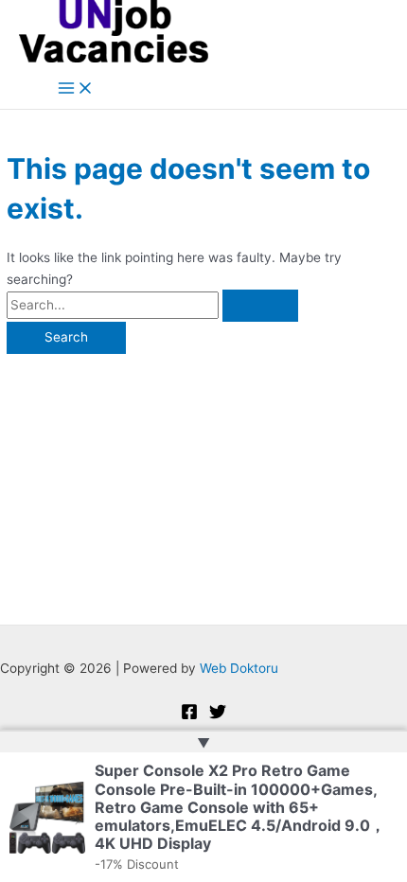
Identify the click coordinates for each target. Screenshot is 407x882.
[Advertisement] (203, 479)
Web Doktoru (239, 668)
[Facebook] (189, 715)
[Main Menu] (76, 89)
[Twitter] (217, 715)
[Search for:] (152, 304)
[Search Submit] (260, 306)
